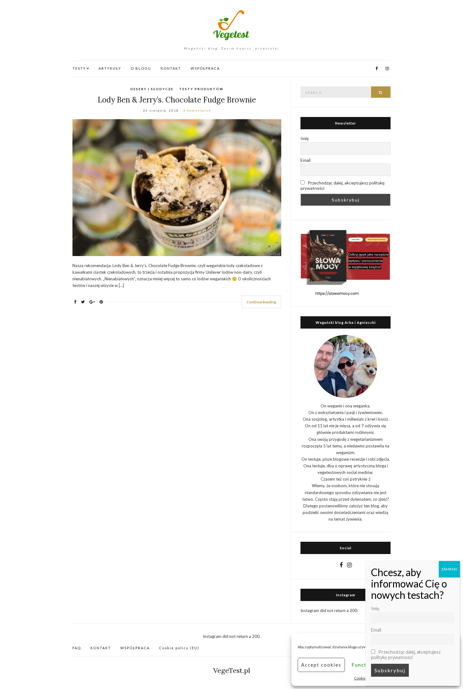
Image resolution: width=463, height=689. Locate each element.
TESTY (79, 68)
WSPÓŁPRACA (205, 68)
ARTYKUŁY (110, 68)
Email (305, 160)
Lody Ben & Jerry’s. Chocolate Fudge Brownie (177, 100)
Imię (304, 138)
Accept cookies (321, 665)
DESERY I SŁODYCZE (152, 89)
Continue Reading (261, 302)
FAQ (76, 648)
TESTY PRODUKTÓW (201, 89)
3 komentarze (197, 110)
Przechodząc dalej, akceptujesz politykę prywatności (342, 185)
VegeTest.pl (231, 670)
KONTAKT (171, 68)
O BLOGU (141, 68)
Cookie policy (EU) (179, 648)
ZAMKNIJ (449, 569)
